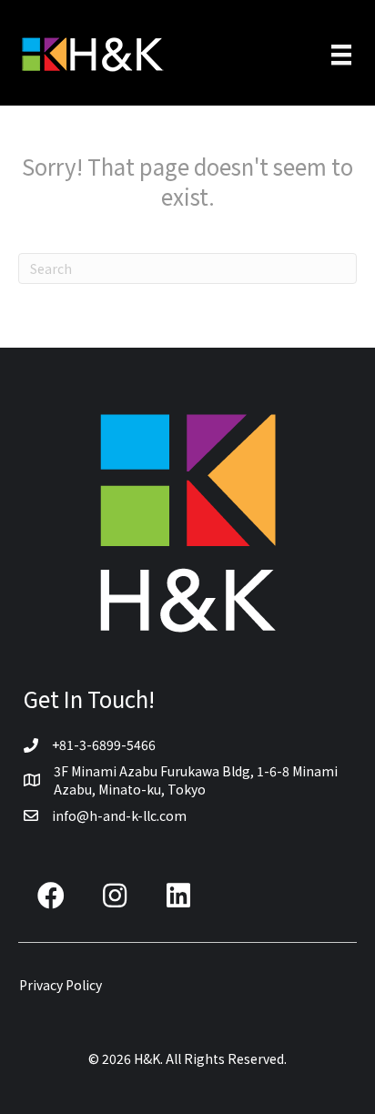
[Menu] (341, 55)
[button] (51, 895)
